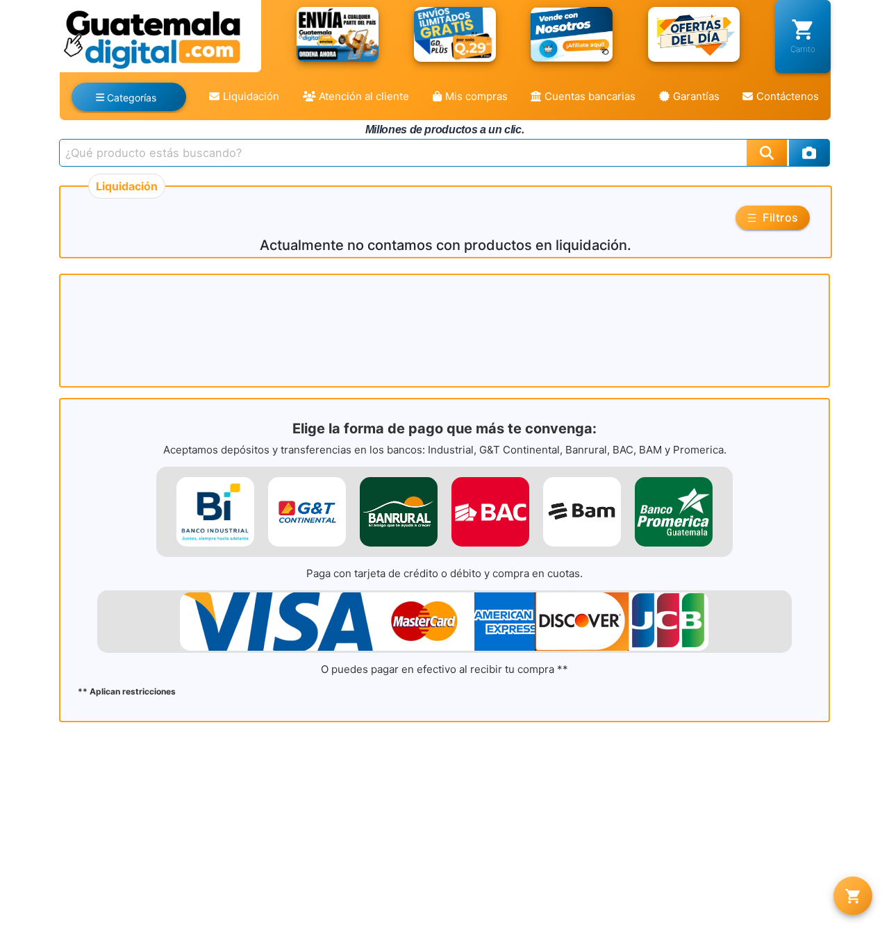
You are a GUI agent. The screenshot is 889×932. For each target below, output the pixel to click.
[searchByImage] (809, 153)
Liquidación (251, 96)
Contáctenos (787, 96)
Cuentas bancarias (590, 96)
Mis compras (476, 96)
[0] (852, 895)
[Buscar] (767, 153)
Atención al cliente (364, 96)
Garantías (696, 96)
